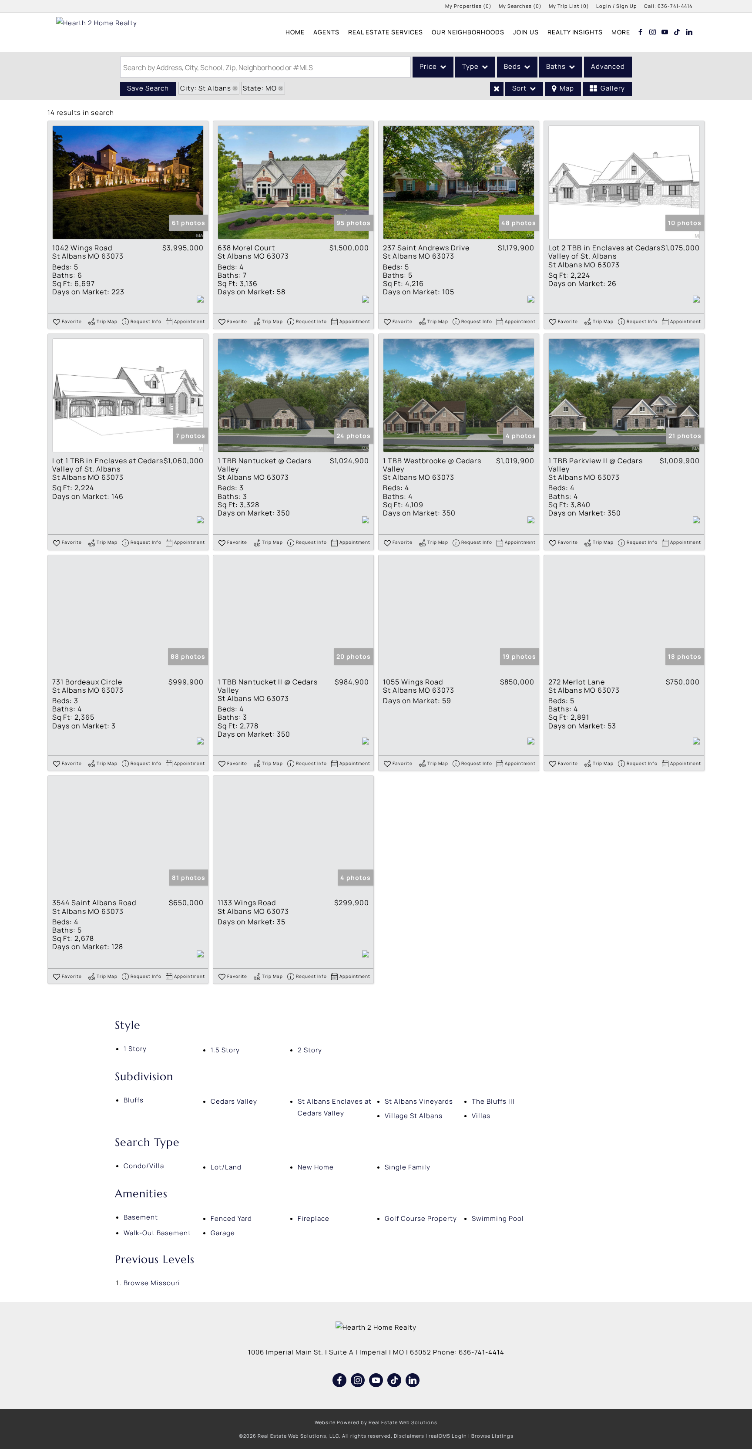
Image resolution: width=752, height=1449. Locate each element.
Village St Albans (414, 1115)
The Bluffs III (493, 1101)
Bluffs (134, 1100)
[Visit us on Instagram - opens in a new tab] (652, 31)
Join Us (526, 32)
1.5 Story (225, 1050)
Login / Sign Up (616, 6)
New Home (316, 1167)
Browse (152, 1282)
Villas (481, 1115)
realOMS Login (448, 1435)
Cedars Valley (234, 1101)
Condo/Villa (144, 1165)
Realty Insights (575, 32)
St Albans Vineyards (419, 1101)
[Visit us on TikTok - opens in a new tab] (677, 31)
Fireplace (313, 1218)
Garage (223, 1232)
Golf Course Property (421, 1218)
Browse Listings (492, 1435)
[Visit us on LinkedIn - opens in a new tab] (689, 31)
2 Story (310, 1050)
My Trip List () (569, 6)
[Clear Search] (497, 89)
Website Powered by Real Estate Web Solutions (376, 1422)
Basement (141, 1217)
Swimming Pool (498, 1218)
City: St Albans (205, 88)
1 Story (135, 1048)
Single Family (407, 1167)
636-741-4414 (675, 6)
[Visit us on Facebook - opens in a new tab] (640, 31)
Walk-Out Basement (157, 1232)
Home (295, 32)
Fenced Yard (231, 1218)
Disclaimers (409, 1435)
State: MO (260, 88)
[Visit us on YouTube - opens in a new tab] (665, 31)
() (468, 6)
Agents (326, 32)
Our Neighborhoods (468, 32)
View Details (128, 183)
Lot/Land (226, 1167)
